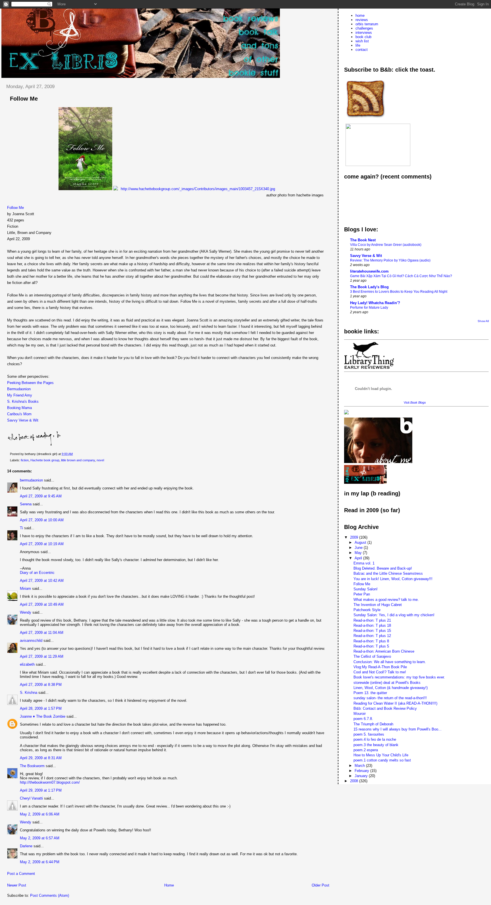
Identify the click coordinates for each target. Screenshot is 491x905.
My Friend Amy (19, 395)
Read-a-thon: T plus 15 (372, 630)
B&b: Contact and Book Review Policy (385, 708)
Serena (26, 504)
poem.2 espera (365, 750)
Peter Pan (361, 594)
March (360, 765)
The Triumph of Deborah (373, 724)
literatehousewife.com (369, 271)
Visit (415, 402)
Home (169, 885)
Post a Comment (21, 873)
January (362, 776)
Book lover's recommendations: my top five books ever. (399, 677)
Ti (21, 528)
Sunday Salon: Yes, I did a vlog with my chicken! (393, 615)
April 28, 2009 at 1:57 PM (41, 708)
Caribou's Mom (19, 414)
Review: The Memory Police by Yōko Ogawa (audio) (390, 260)
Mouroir (359, 713)
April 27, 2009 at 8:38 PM (41, 684)
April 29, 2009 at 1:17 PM (41, 790)
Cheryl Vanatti (31, 798)
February (362, 771)
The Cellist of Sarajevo (372, 656)
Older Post (320, 885)
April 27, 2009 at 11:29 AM (41, 656)
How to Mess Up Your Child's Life (380, 755)
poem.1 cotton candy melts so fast (382, 760)
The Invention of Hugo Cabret (377, 605)
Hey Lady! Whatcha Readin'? (375, 303)
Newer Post (16, 885)
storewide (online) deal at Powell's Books (387, 682)
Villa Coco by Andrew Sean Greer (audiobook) (385, 245)
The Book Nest (363, 240)
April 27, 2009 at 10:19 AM (42, 544)
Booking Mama (19, 408)
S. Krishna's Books (23, 401)
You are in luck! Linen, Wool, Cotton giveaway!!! (392, 579)
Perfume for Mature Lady (369, 308)
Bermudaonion (19, 389)
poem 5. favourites (368, 734)
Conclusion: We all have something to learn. (389, 662)
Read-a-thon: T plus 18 (372, 625)
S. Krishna (28, 692)
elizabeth (27, 664)
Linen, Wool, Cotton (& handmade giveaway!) (390, 688)
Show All (483, 321)
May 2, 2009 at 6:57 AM (39, 838)
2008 (354, 781)
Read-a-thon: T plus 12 (372, 636)
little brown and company (78, 460)
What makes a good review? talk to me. (386, 599)
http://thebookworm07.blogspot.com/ (50, 782)
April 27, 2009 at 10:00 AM (42, 520)
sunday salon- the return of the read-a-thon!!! (390, 698)
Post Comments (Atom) (49, 895)
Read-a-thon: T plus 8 (371, 641)
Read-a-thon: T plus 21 (372, 620)
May (359, 553)
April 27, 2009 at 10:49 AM (42, 604)
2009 (354, 537)
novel (100, 460)
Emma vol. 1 (364, 563)
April (359, 558)
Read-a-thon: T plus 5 (371, 646)
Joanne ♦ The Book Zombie (42, 716)
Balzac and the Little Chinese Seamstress (388, 573)
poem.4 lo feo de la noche (374, 739)
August (361, 542)
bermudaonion (31, 480)
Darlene (26, 846)
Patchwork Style (366, 610)
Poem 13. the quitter (370, 693)
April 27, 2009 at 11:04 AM (41, 632)
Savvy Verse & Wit (22, 420)
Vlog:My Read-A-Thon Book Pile (380, 667)
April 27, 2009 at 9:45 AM (41, 496)
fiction (25, 460)
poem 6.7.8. (363, 719)
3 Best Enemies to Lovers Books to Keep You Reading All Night (398, 292)
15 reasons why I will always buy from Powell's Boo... (397, 729)
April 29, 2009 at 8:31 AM (41, 758)
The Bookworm (32, 766)
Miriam (25, 588)
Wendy (25, 612)
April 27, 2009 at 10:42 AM (42, 580)
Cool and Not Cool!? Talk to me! (379, 672)
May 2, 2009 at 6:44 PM (39, 862)
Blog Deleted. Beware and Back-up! (382, 568)
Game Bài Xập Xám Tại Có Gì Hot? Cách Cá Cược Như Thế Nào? (401, 276)
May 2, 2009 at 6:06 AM (39, 814)
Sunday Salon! (365, 589)
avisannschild (31, 640)
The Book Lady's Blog (369, 287)
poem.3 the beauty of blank (375, 745)
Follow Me (15, 208)
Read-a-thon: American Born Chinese (383, 651)
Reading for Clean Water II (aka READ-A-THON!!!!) (395, 703)
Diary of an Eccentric (37, 572)
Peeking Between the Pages (30, 383)
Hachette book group (44, 460)
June (359, 547)
